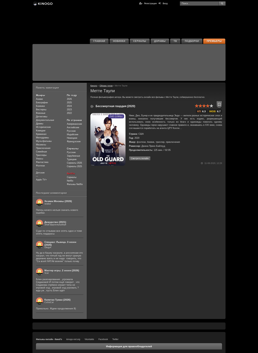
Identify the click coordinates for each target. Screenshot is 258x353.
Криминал (41, 134)
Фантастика (42, 162)
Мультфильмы (44, 141)
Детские (40, 172)
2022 (69, 113)
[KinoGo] (42, 3)
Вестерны (41, 109)
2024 (69, 106)
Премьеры (214, 41)
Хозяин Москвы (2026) (58, 201)
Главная (99, 41)
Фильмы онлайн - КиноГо (49, 339)
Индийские (72, 134)
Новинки (119, 41)
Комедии (40, 130)
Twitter (115, 339)
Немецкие (72, 138)
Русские (71, 131)
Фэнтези (40, 165)
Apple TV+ (41, 179)
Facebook (103, 339)
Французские (74, 141)
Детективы (41, 116)
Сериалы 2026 (74, 163)
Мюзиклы (41, 144)
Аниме (39, 99)
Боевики (40, 106)
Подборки (192, 41)
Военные (40, 113)
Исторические (43, 127)
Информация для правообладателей (129, 346)
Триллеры (41, 155)
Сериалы (139, 41)
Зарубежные (73, 155)
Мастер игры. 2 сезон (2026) (61, 270)
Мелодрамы (42, 137)
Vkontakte (89, 339)
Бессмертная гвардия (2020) (115, 106)
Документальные (45, 120)
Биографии (42, 102)
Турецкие (72, 159)
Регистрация (150, 3)
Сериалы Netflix (71, 179)
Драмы (39, 123)
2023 (69, 109)
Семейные (41, 151)
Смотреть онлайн (140, 158)
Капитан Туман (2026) (57, 299)
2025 (69, 102)
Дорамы (160, 41)
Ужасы (39, 158)
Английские (73, 127)
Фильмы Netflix (75, 184)
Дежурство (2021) (55, 222)
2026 (69, 99)
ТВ (175, 41)
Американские (74, 124)
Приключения (43, 148)
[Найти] (222, 3)
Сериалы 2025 (74, 166)
